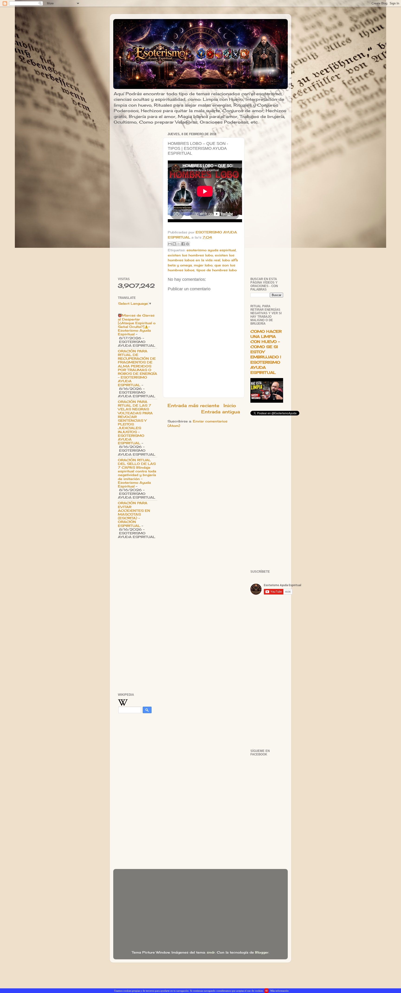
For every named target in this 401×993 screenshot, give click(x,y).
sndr (211, 952)
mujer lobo (203, 265)
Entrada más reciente (193, 405)
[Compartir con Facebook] (183, 244)
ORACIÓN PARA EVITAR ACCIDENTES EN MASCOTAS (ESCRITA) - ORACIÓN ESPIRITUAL (134, 514)
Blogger (261, 952)
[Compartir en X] (178, 244)
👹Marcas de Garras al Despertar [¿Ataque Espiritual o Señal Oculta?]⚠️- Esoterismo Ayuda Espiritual (136, 325)
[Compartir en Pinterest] (187, 244)
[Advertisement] (137, 200)
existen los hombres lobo (190, 255)
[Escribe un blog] (174, 244)
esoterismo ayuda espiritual (211, 250)
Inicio (229, 405)
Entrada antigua (220, 412)
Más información (279, 990)
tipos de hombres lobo (216, 270)
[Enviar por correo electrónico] (170, 244)
